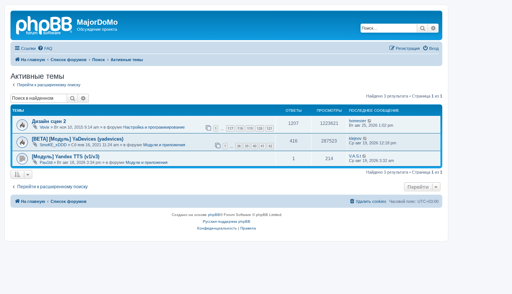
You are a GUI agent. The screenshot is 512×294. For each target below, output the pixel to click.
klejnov (355, 138)
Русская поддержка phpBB (226, 221)
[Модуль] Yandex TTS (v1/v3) (65, 156)
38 (239, 146)
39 (247, 146)
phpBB (214, 215)
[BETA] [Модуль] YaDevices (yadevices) (77, 139)
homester (357, 120)
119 (250, 128)
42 (270, 146)
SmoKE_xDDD (53, 144)
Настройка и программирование (154, 127)
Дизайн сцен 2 (49, 121)
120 (259, 128)
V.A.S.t (355, 156)
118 (240, 128)
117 (230, 128)
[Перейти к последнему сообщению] (369, 120)
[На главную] (44, 24)
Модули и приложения (164, 144)
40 (254, 146)
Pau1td (46, 162)
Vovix (44, 127)
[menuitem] (44, 48)
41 (262, 146)
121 (269, 128)
